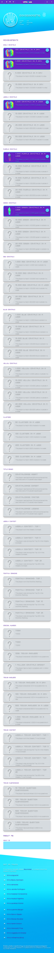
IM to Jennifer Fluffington (16, 889)
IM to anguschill (12, 875)
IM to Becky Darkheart (15, 880)
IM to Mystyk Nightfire (15, 898)
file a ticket (28, 869)
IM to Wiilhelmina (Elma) (15, 937)
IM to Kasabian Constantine (17, 894)
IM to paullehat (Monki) (15, 903)
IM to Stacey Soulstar (15, 919)
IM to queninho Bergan (15, 909)
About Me (6, 840)
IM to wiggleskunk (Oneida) (16, 932)
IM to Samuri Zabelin (14, 914)
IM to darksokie (12, 884)
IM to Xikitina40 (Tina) (15, 928)
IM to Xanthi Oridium (14, 923)
